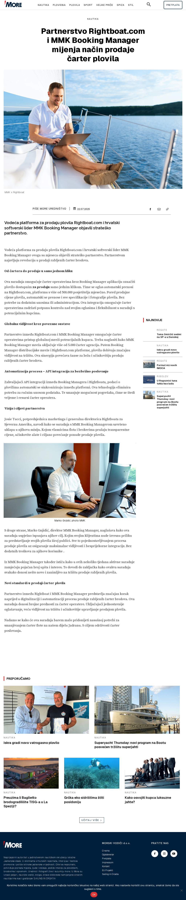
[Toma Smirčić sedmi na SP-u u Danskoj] (149, 333)
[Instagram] (164, 853)
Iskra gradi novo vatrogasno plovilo (31, 743)
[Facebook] (150, 209)
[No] (181, 890)
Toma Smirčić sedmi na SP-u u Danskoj (169, 336)
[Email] (158, 209)
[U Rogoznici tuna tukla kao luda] (149, 379)
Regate (162, 330)
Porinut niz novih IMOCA (167, 367)
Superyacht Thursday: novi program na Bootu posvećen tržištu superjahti (130, 745)
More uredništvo (53, 208)
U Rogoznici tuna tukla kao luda (167, 382)
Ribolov (163, 376)
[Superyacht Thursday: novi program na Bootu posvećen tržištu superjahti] (137, 710)
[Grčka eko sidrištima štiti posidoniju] (91, 773)
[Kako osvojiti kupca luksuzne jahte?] (152, 773)
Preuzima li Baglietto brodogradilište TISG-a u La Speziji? (26, 801)
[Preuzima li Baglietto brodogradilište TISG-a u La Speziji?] (31, 773)
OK (94, 894)
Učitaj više (90, 820)
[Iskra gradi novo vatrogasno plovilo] (46, 710)
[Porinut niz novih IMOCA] (149, 364)
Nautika (93, 18)
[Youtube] (173, 853)
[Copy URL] (167, 209)
